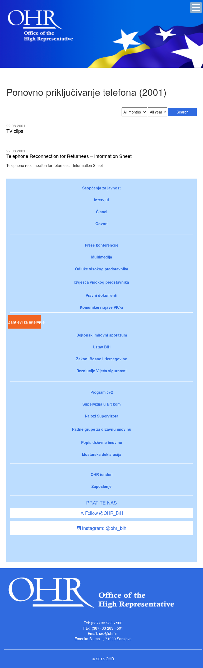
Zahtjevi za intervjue (24, 322)
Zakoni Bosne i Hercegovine (101, 358)
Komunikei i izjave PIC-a (101, 307)
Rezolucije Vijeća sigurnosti (101, 370)
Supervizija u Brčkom (101, 404)
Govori (101, 223)
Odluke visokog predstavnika (101, 268)
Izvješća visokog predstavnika (101, 282)
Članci (101, 211)
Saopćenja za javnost (101, 187)
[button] (196, 7)
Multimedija (101, 257)
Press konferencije (101, 245)
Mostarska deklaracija (101, 454)
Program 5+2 (101, 392)
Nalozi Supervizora (101, 416)
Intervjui (101, 199)
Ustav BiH (101, 346)
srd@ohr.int (108, 633)
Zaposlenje (101, 486)
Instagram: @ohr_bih (103, 527)
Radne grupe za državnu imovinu (101, 429)
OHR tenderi (102, 474)
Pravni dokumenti (101, 295)
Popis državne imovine (101, 442)
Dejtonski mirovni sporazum (101, 335)
